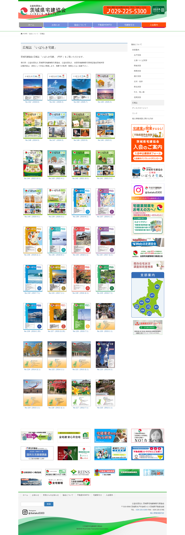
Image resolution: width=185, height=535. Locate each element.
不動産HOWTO (105, 25)
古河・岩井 (138, 81)
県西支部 (137, 71)
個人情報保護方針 (157, 513)
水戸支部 (137, 55)
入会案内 (154, 25)
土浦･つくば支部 (140, 60)
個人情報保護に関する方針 (142, 119)
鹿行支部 (137, 76)
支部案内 (135, 50)
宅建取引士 (129, 25)
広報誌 (134, 103)
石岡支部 (137, 97)
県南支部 (137, 66)
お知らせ (56, 25)
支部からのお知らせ (51, 495)
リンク (134, 113)
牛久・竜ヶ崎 (139, 92)
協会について (80, 25)
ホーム (31, 25)
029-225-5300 (141, 510)
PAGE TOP (178, 516)
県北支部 (137, 87)
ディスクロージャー (140, 108)
